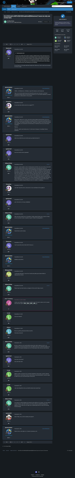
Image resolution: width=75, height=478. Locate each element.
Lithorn (8, 327)
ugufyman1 (8, 134)
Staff (9, 9)
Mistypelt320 (8, 270)
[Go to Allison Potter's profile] (5, 21)
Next (22, 44)
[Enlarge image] (26, 303)
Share (40, 21)
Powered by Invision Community (37, 476)
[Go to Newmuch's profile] (8, 52)
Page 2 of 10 (29, 44)
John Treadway (9, 298)
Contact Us (38, 474)
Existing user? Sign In (61, 2)
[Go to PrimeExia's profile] (8, 105)
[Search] (71, 6)
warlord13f (8, 413)
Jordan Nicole (69, 40)
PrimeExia (8, 101)
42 (9, 337)
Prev (7, 44)
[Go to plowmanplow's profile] (8, 91)
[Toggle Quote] (15, 53)
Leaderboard (24, 6)
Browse (13, 6)
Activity (18, 6)
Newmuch (8, 48)
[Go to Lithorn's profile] (8, 331)
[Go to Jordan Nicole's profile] (65, 41)
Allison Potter (11, 21)
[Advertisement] (27, 33)
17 (9, 58)
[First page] (4, 44)
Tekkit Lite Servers (17, 22)
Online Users (14, 9)
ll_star (8, 313)
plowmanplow (8, 87)
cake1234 (59, 40)
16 (9, 144)
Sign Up (69, 2)
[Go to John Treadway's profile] (8, 303)
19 (9, 111)
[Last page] (24, 44)
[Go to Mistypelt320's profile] (8, 274)
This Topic (66, 6)
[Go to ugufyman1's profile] (8, 138)
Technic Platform (7, 6)
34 (9, 173)
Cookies (42, 474)
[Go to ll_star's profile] (8, 317)
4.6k (9, 97)
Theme (32, 474)
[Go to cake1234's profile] (56, 41)
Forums (4, 9)
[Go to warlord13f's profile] (8, 417)
